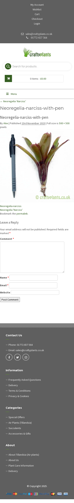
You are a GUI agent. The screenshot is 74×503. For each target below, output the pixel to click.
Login (37, 23)
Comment (7, 238)
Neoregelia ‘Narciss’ (13, 101)
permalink (22, 213)
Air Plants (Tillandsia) (20, 422)
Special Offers (17, 417)
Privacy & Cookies (19, 396)
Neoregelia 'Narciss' (11, 210)
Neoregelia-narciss (10, 206)
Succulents (15, 428)
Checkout (37, 19)
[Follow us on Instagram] (26, 357)
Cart (37, 14)
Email (4, 285)
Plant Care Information (21, 465)
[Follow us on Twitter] (17, 357)
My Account (37, 4)
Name (4, 277)
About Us (14, 460)
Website (5, 292)
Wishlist (37, 9)
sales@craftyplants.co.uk (39, 34)
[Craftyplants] (37, 52)
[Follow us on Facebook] (9, 357)
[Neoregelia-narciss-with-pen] (37, 165)
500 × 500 (64, 123)
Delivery (13, 385)
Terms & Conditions (20, 390)
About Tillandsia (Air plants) (24, 454)
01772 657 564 (38, 37)
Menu (14, 94)
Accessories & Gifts (20, 433)
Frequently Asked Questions (25, 379)
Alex (5, 123)
